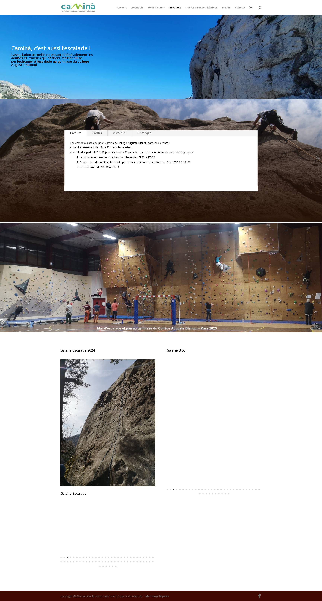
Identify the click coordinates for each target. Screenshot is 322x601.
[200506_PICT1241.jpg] (107, 573)
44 (102, 561)
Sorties (97, 133)
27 (143, 557)
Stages (226, 7)
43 (99, 561)
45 (105, 561)
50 (121, 561)
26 (140, 557)
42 (96, 561)
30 (153, 557)
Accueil (122, 7)
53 (130, 561)
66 (115, 566)
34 (70, 561)
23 (130, 557)
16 (108, 557)
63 (106, 566)
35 (73, 561)
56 (140, 561)
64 (109, 566)
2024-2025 (119, 133)
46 (108, 561)
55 (137, 561)
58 (146, 561)
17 (111, 557)
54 (134, 561)
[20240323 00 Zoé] (107, 485)
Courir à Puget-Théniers (201, 7)
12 (122, 478)
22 (127, 557)
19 (118, 557)
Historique (144, 133)
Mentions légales (157, 596)
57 (143, 561)
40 (89, 561)
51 (124, 561)
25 (137, 557)
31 (61, 561)
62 (103, 566)
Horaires (75, 133)
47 (111, 561)
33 (67, 561)
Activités (137, 7)
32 (64, 561)
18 (115, 557)
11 (119, 478)
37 (80, 561)
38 (83, 561)
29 (149, 557)
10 (115, 478)
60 (153, 561)
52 (127, 561)
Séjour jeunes (156, 7)
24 (134, 557)
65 (112, 566)
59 (149, 561)
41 (92, 561)
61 (100, 566)
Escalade (175, 7)
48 (115, 561)
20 (121, 557)
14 (128, 478)
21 (124, 557)
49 (118, 561)
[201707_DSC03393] (214, 500)
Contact (240, 7)
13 (125, 478)
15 (105, 557)
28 (146, 557)
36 (77, 561)
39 (86, 561)
